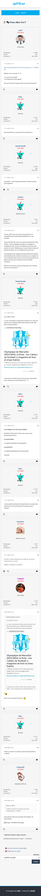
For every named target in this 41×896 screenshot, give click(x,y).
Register (23, 13)
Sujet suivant (21, 835)
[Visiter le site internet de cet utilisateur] (4, 189)
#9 (38, 612)
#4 (38, 230)
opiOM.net (19, 3)
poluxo (20, 197)
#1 (38, 63)
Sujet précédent (10, 835)
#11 (38, 800)
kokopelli (20, 767)
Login (17, 13)
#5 (38, 313)
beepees (20, 522)
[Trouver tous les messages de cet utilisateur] (4, 89)
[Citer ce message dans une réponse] (36, 89)
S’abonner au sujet (13, 851)
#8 (38, 555)
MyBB (33, 891)
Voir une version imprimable (17, 848)
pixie (20, 30)
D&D (18, 891)
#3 (38, 177)
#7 (38, 500)
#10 (38, 747)
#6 (38, 425)
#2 (38, 128)
